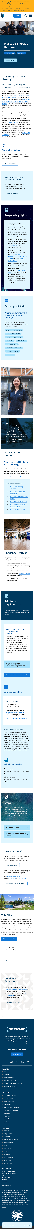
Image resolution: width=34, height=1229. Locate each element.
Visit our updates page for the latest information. (16, 9)
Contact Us (7, 1185)
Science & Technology (10, 1086)
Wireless (6, 1122)
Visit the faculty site (13, 1002)
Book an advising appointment (15, 883)
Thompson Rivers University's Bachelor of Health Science (17, 256)
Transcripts (7, 1119)
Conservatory (8, 1137)
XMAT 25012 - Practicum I (17, 509)
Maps (5, 1145)
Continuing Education (10, 1080)
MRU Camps (7, 1148)
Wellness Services (9, 1163)
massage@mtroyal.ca (13, 877)
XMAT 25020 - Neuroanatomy (18, 501)
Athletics (6, 1131)
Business (6, 1074)
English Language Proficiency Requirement (15, 664)
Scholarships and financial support (16, 834)
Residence (7, 1116)
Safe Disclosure (8, 1157)
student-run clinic (14, 122)
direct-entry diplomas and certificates (16, 989)
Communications (9, 1077)
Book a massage (12, 193)
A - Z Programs (8, 1098)
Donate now (17, 1054)
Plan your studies (10, 163)
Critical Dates (7, 1104)
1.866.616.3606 (22, 879)
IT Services (7, 1113)
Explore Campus (8, 1143)
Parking (6, 1151)
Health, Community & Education (13, 1083)
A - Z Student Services (10, 1095)
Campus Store (8, 1134)
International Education (11, 1110)
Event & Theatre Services (11, 1140)
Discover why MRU (9, 939)
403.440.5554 (12, 879)
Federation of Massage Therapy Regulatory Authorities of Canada (16, 101)
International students (10, 955)
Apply (17, 15)
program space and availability (16, 713)
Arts (5, 1072)
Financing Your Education (11, 1107)
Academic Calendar (9, 1101)
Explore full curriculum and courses (15, 477)
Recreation (7, 1154)
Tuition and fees (12, 827)
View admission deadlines (16, 718)
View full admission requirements (17, 675)
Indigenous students (9, 960)
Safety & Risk (7, 1160)
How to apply (10, 60)
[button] (13, 1225)
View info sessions (11, 865)
